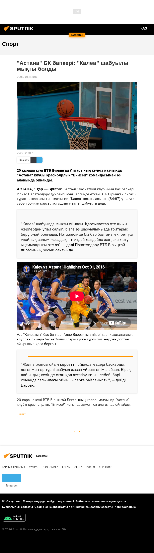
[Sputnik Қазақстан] (19, 32)
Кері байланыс (125, 506)
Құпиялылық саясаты (17, 506)
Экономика (50, 467)
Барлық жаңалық (13, 467)
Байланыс (83, 501)
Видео (90, 467)
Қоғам (66, 467)
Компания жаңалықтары (109, 501)
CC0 (19, 152)
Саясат (34, 467)
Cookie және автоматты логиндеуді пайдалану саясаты (73, 506)
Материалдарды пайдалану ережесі (48, 501)
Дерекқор (105, 467)
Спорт (22, 413)
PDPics (27, 152)
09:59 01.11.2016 (27, 77)
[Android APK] (14, 518)
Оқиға (78, 467)
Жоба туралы (11, 501)
